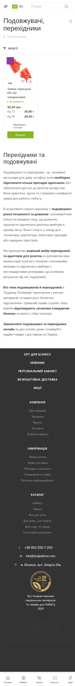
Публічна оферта (37, 434)
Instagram (32, 626)
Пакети (37, 509)
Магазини (38, 416)
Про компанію (37, 410)
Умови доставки (38, 462)
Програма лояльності (37, 468)
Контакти (37, 428)
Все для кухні (37, 515)
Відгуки (37, 422)
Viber (53, 626)
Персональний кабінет (37, 371)
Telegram (42, 626)
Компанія (37, 402)
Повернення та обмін (37, 474)
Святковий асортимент (37, 532)
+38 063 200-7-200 (38, 547)
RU (21, 6)
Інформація (37, 448)
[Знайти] (66, 6)
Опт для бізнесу (37, 354)
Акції (38, 388)
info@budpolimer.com (40, 556)
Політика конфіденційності (37, 480)
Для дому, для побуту (37, 520)
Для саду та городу (37, 526)
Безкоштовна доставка (38, 379)
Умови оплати (37, 457)
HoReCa (37, 503)
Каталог (37, 494)
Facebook (21, 626)
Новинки (37, 362)
